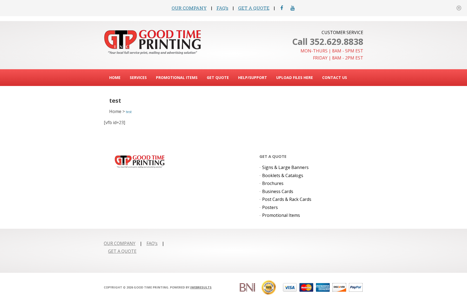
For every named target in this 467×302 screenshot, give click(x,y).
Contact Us (334, 77)
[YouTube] (292, 8)
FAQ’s (222, 8)
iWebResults (201, 287)
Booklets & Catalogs (282, 175)
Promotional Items (177, 77)
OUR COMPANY (189, 8)
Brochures (272, 183)
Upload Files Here (294, 77)
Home (115, 77)
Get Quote (218, 77)
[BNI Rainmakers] (247, 287)
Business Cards (277, 191)
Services (138, 77)
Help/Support (252, 77)
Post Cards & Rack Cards (286, 199)
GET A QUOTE (253, 8)
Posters (270, 207)
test (129, 111)
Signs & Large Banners (285, 167)
